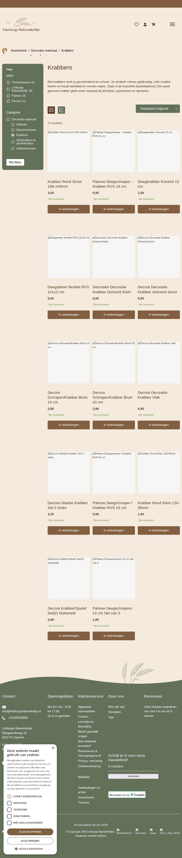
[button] (30, 849)
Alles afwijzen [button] (30, 840)
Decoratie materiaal (44, 50)
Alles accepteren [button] (30, 831)
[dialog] (30, 799)
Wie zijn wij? (116, 707)
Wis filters (15, 162)
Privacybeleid (33, 788)
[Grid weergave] (51, 110)
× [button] (53, 748)
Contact (83, 716)
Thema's (83, 802)
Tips (111, 717)
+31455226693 (18, 717)
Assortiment (19, 50)
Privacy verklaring (90, 761)
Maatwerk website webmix (91, 835)
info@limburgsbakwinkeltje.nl (21, 711)
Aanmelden (133, 776)
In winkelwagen (69, 209)
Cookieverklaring (89, 766)
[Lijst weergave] (61, 110)
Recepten (114, 712)
